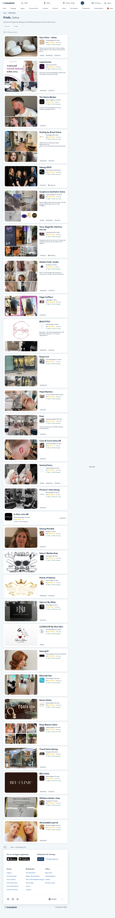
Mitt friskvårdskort (13, 886)
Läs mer (40, 859)
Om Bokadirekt (30, 873)
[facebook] (17, 899)
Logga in (9, 873)
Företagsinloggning (52, 859)
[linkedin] (12, 899)
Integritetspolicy (50, 876)
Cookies (47, 879)
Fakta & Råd (29, 883)
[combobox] (31, 3)
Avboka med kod (12, 889)
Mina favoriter (11, 879)
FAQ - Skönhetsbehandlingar (35, 879)
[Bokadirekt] (8, 3)
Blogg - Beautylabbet (32, 876)
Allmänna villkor (50, 883)
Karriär (28, 886)
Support (28, 889)
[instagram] (8, 899)
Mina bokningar (12, 876)
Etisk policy (48, 873)
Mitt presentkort (12, 883)
